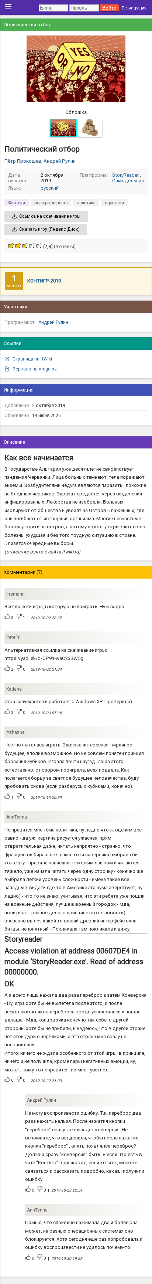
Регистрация (134, 7)
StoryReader (125, 175)
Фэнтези (16, 202)
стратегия (114, 202)
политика (86, 202)
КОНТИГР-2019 (44, 281)
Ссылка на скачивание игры (49, 216)
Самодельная (128, 180)
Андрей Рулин (60, 161)
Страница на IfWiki (32, 359)
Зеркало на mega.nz (35, 369)
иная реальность (51, 202)
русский (50, 188)
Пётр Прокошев (22, 161)
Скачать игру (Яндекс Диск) (49, 229)
